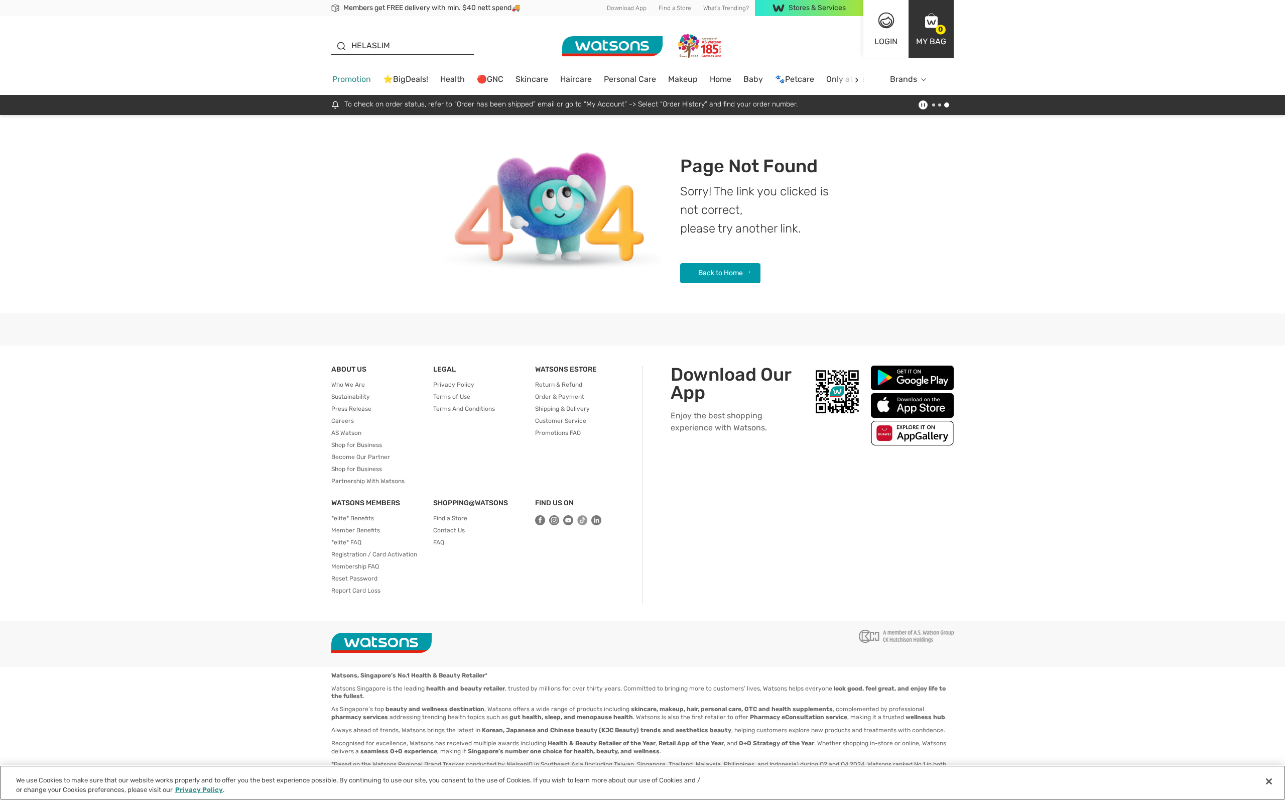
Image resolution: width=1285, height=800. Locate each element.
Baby (753, 79)
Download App (627, 8)
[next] (856, 79)
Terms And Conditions (464, 408)
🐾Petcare (794, 79)
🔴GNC (490, 79)
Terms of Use (451, 396)
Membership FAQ (355, 566)
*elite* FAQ (346, 542)
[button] (931, 29)
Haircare (576, 79)
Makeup (683, 79)
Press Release (351, 408)
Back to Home (720, 273)
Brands (903, 79)
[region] (642, 782)
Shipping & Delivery (562, 408)
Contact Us (449, 530)
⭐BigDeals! (405, 79)
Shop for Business (356, 444)
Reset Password (354, 578)
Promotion (351, 79)
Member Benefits (355, 530)
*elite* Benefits (352, 518)
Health (452, 79)
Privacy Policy (453, 384)
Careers (342, 420)
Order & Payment (559, 396)
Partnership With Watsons (368, 481)
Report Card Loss (355, 590)
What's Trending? (726, 8)
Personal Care (630, 79)
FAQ (438, 542)
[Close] (1269, 781)
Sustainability (350, 396)
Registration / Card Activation (374, 554)
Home (720, 79)
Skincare (532, 79)
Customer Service (560, 420)
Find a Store (675, 8)
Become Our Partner (360, 457)
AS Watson (346, 432)
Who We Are (348, 384)
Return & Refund (558, 384)
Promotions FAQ (558, 432)
